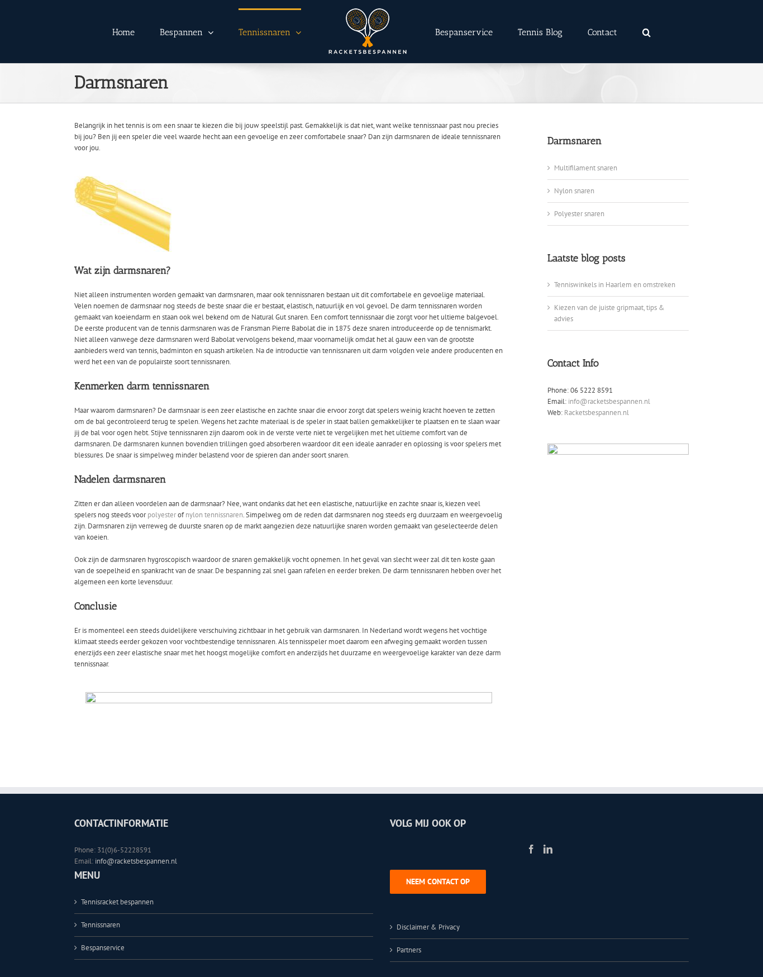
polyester (161, 515)
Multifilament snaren (585, 168)
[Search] (600, 31)
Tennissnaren (100, 925)
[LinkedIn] (547, 849)
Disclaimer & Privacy (428, 927)
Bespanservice (103, 947)
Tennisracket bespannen (117, 902)
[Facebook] (531, 849)
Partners (409, 950)
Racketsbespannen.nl (596, 412)
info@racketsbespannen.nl (609, 401)
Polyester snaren (579, 213)
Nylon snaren (574, 191)
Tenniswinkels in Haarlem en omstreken (614, 284)
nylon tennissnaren (214, 515)
